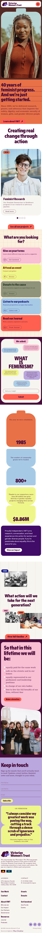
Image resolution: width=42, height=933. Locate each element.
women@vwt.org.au (29, 883)
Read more (9, 211)
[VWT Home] (11, 4)
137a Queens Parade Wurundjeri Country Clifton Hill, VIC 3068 (8, 883)
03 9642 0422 (27, 881)
